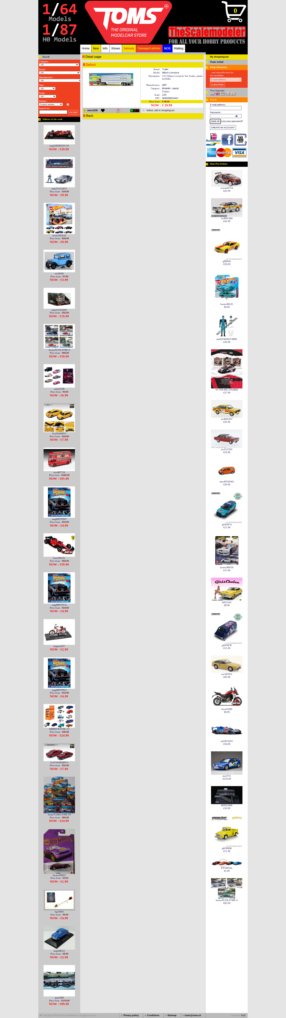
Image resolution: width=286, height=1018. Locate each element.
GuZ (243, 1015)
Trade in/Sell (216, 62)
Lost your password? (232, 121)
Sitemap (171, 1015)
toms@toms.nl (193, 1015)
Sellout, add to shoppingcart (160, 110)
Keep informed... (219, 67)
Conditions (153, 1015)
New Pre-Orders (218, 164)
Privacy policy (131, 1015)
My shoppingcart (219, 56)
